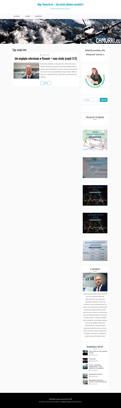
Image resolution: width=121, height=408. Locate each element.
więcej (45, 83)
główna (17, 16)
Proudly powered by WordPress (49, 402)
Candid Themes (76, 402)
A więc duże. (92, 359)
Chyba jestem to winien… (96, 374)
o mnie (27, 16)
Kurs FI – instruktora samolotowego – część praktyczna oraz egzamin (96, 366)
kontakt (38, 16)
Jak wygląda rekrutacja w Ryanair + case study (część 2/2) (45, 58)
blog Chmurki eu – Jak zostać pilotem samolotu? (60, 4)
